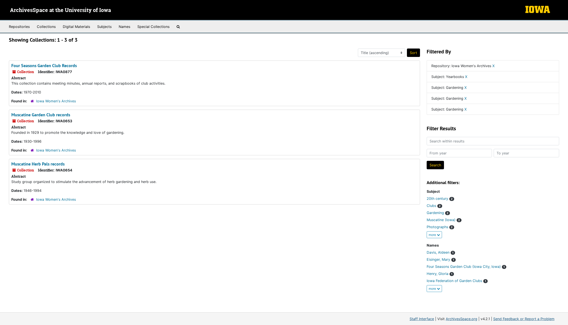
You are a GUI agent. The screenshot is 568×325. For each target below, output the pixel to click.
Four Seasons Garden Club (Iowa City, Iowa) (466, 266)
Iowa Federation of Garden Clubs (456, 280)
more (433, 235)
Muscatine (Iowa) (443, 220)
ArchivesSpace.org (461, 319)
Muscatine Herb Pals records (38, 164)
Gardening (437, 212)
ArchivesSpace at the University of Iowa (60, 10)
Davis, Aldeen (440, 252)
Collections (46, 26)
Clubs (434, 205)
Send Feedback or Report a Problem (523, 319)
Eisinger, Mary (440, 259)
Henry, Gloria (439, 273)
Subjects (104, 26)
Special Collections (153, 26)
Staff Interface (422, 319)
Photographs (440, 227)
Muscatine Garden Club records (40, 115)
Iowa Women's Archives (56, 101)
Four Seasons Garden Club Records (44, 65)
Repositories (19, 26)
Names (124, 26)
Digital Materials (76, 26)
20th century (440, 198)
